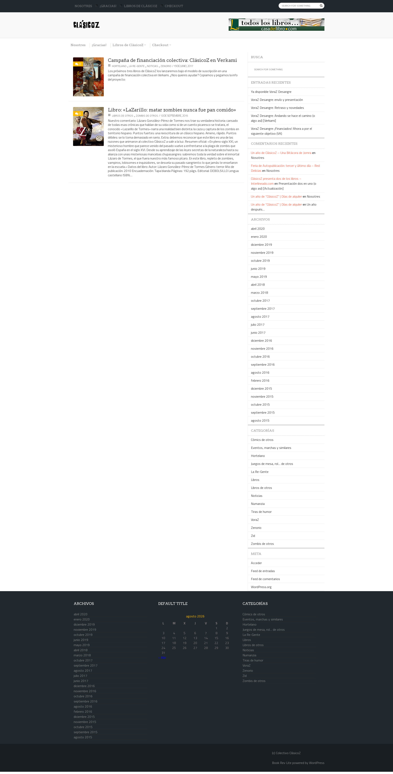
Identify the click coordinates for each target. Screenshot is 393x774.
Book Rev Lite (281, 762)
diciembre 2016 (261, 340)
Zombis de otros (147, 116)
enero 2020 (259, 236)
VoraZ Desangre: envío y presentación (277, 99)
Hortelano (119, 66)
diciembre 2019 (261, 244)
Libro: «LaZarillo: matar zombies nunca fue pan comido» (172, 110)
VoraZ (255, 519)
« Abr (162, 657)
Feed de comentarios (265, 578)
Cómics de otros (262, 439)
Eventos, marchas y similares (271, 447)
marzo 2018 (259, 292)
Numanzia (258, 503)
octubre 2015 (260, 404)
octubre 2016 (260, 356)
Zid (253, 535)
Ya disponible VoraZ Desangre (271, 91)
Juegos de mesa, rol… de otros (272, 463)
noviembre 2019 (262, 252)
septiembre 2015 (263, 412)
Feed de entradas (263, 570)
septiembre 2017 (263, 308)
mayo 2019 (259, 276)
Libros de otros (122, 116)
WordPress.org (261, 586)
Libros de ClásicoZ (140, 6)
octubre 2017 (260, 300)
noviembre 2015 (262, 396)
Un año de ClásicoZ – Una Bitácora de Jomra (281, 152)
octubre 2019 (260, 260)
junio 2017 (258, 332)
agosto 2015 (260, 420)
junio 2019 (258, 268)
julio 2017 (257, 324)
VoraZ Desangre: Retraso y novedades (277, 107)
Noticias (152, 66)
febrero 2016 (260, 380)
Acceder (256, 562)
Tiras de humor (261, 511)
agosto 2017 (260, 316)
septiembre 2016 (263, 364)
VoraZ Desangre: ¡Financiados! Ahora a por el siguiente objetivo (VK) (281, 131)
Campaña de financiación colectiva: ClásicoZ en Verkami (172, 60)
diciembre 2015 (261, 388)
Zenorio (165, 66)
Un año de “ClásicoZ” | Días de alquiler (276, 196)
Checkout (174, 6)
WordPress (316, 762)
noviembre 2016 (262, 348)
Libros (255, 479)
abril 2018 (258, 284)
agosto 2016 (260, 372)
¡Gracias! (108, 6)
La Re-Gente (137, 66)
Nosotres (83, 6)
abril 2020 (258, 228)
